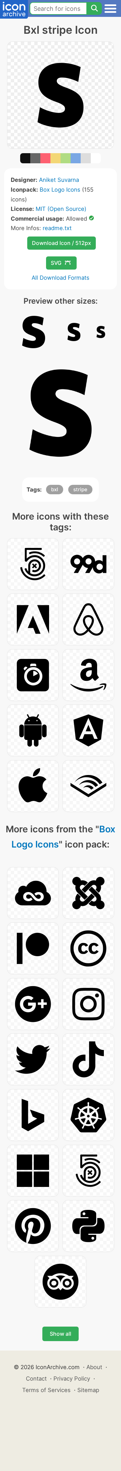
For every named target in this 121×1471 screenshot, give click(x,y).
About (94, 1367)
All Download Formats (60, 277)
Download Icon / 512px (61, 243)
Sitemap (88, 1390)
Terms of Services (46, 1390)
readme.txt (57, 228)
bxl (54, 489)
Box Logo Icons (60, 189)
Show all (60, 1333)
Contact (36, 1378)
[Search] (94, 8)
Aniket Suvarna (59, 179)
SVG (56, 262)
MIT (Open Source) (61, 208)
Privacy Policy (71, 1378)
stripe (80, 489)
